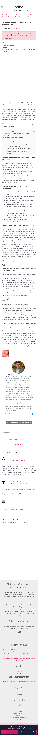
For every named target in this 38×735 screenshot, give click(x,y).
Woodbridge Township (19, 709)
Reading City (19, 705)
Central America (10, 15)
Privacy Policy (19, 637)
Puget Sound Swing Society (18, 439)
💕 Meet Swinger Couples (28, 732)
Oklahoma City (19, 715)
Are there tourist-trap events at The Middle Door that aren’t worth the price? (18, 145)
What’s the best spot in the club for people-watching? (17, 152)
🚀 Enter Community (8, 732)
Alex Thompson (15, 28)
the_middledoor (15, 481)
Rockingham (14, 16)
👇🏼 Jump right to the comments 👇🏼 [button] (19, 422)
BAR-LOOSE (19, 445)
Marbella (19, 719)
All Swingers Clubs (19, 10)
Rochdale (19, 722)
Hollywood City (19, 724)
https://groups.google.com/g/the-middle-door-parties (18, 489)
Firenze (19, 707)
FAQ (5, 143)
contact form (25, 681)
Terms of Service (19, 639)
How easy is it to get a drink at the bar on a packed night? (19, 149)
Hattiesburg (19, 711)
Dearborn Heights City (19, 713)
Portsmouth (22, 16)
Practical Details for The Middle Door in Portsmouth (14, 138)
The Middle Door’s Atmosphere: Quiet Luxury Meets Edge (16, 134)
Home (3, 15)
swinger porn (22, 671)
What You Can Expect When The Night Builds (16, 141)
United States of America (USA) (24, 15)
